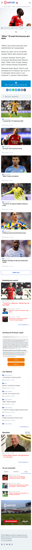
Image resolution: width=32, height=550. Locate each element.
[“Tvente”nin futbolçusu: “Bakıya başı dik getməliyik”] (16, 291)
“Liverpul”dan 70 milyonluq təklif (12, 121)
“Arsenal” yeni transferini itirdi (12, 148)
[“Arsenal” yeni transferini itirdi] (16, 136)
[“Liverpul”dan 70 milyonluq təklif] (16, 108)
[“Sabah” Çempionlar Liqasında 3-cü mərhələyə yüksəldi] (5, 494)
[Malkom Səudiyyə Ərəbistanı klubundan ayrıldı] (16, 248)
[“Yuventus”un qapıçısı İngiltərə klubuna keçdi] (16, 191)
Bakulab (10, 540)
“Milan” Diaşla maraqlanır (10, 176)
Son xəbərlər (24, 426)
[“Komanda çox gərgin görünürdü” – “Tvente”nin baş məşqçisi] (5, 319)
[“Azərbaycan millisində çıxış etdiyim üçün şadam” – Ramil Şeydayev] (5, 485)
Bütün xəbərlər (23, 324)
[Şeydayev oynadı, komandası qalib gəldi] (5, 311)
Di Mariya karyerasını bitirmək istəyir (14, 233)
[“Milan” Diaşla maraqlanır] (16, 164)
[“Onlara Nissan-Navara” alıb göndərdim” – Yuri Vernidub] (16, 443)
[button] (30, 2)
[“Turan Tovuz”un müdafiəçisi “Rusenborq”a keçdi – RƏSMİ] (5, 477)
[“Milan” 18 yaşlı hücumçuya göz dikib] (16, 17)
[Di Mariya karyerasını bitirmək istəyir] (16, 220)
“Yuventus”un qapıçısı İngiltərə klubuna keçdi (15, 204)
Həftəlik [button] (16, 471)
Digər (5, 383)
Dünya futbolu (6, 28)
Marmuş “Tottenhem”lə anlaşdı (11, 385)
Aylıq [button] (25, 471)
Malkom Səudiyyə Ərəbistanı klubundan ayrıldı (15, 261)
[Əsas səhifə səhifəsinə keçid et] (1, 6)
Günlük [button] (6, 471)
